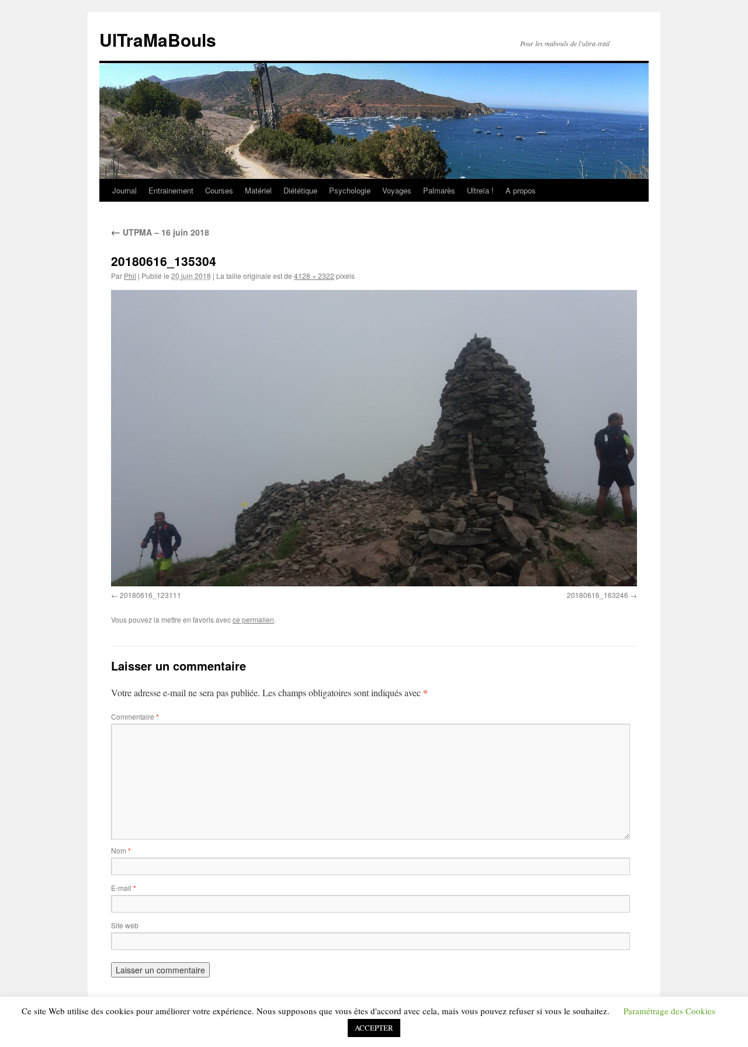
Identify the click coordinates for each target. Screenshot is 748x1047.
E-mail (123, 888)
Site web (124, 925)
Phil (130, 276)
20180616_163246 (597, 595)
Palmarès (439, 190)
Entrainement (170, 190)
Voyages (396, 190)
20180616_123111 (150, 595)
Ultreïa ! (480, 190)
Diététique (300, 190)
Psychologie (349, 190)
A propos (520, 190)
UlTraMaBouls (157, 39)
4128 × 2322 (314, 276)
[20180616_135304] (374, 438)
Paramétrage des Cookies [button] (669, 1011)
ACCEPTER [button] (374, 1027)
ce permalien (253, 619)
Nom (121, 850)
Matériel (258, 190)
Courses (219, 190)
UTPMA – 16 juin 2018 (160, 232)
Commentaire (135, 716)
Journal (124, 190)
